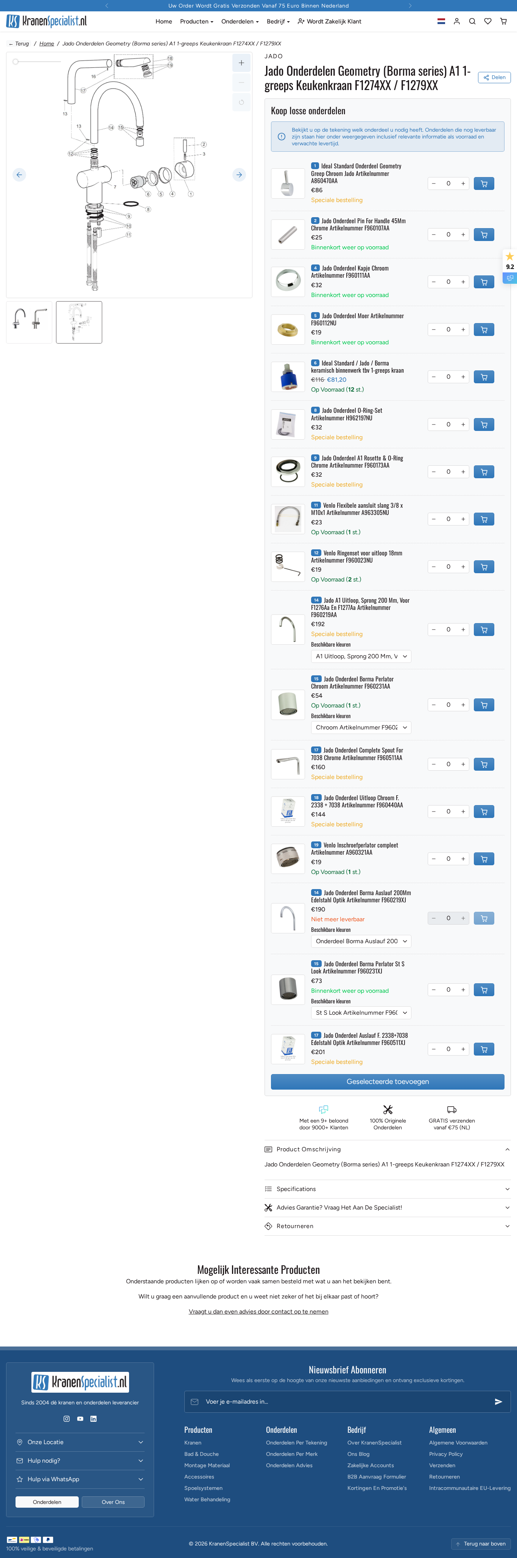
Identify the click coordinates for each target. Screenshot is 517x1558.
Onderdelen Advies (289, 1465)
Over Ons (113, 1502)
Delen (499, 77)
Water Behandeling (207, 1499)
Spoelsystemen (203, 1488)
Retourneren (444, 1476)
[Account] (457, 21)
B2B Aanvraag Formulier (376, 1476)
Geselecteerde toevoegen (388, 1081)
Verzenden (442, 1465)
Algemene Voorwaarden (458, 1442)
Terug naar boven (485, 1543)
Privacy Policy (446, 1454)
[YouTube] (80, 1418)
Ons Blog (358, 1454)
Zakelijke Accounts (370, 1465)
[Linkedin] (93, 1418)
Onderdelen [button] (238, 21)
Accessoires (199, 1476)
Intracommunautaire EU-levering (470, 1488)
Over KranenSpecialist (374, 1442)
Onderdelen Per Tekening (296, 1442)
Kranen (192, 1442)
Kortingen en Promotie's (377, 1488)
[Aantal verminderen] (434, 183)
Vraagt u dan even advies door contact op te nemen (259, 1311)
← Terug (18, 43)
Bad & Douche (201, 1454)
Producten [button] (195, 21)
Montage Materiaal (207, 1465)
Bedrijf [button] (277, 21)
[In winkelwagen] (484, 183)
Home (164, 21)
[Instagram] (66, 1418)
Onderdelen (47, 1502)
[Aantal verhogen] (463, 183)
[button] (441, 21)
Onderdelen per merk (292, 1454)
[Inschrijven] (499, 1402)
